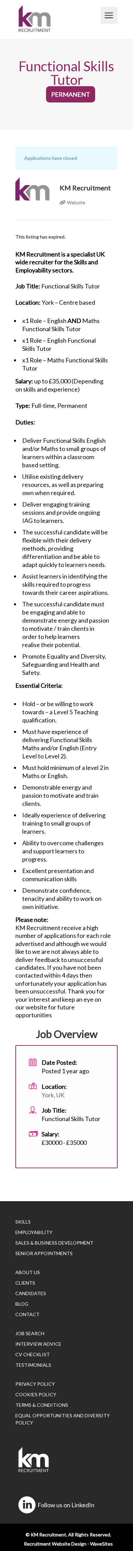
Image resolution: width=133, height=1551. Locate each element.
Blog (21, 1304)
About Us (27, 1272)
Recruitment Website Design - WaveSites (68, 1544)
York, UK (53, 1095)
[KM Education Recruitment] (57, 18)
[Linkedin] (27, 1505)
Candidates (30, 1293)
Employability (34, 1232)
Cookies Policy (35, 1394)
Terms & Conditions (41, 1405)
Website (75, 202)
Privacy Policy (35, 1384)
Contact (27, 1314)
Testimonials (33, 1365)
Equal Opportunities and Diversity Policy (62, 1419)
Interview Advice (38, 1344)
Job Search (29, 1333)
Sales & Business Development (54, 1243)
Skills (23, 1222)
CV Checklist (32, 1354)
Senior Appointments (44, 1253)
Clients (25, 1283)
